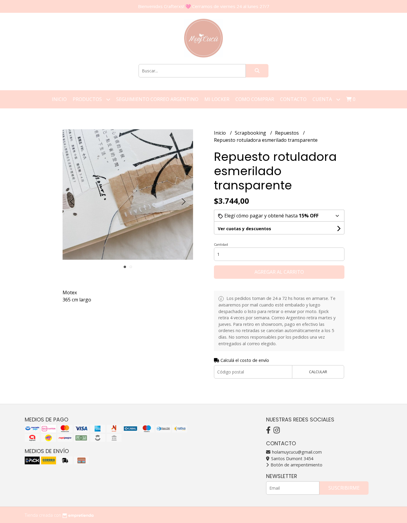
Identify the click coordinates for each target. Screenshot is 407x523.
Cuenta (323, 99)
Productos (88, 99)
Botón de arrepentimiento (295, 465)
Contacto (293, 99)
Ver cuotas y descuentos (244, 228)
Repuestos (287, 133)
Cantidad (221, 244)
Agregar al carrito (279, 272)
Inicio (59, 99)
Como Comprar (254, 99)
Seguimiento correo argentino (157, 99)
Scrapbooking (251, 133)
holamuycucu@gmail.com (296, 452)
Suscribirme (344, 488)
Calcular (318, 371)
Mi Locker (216, 99)
